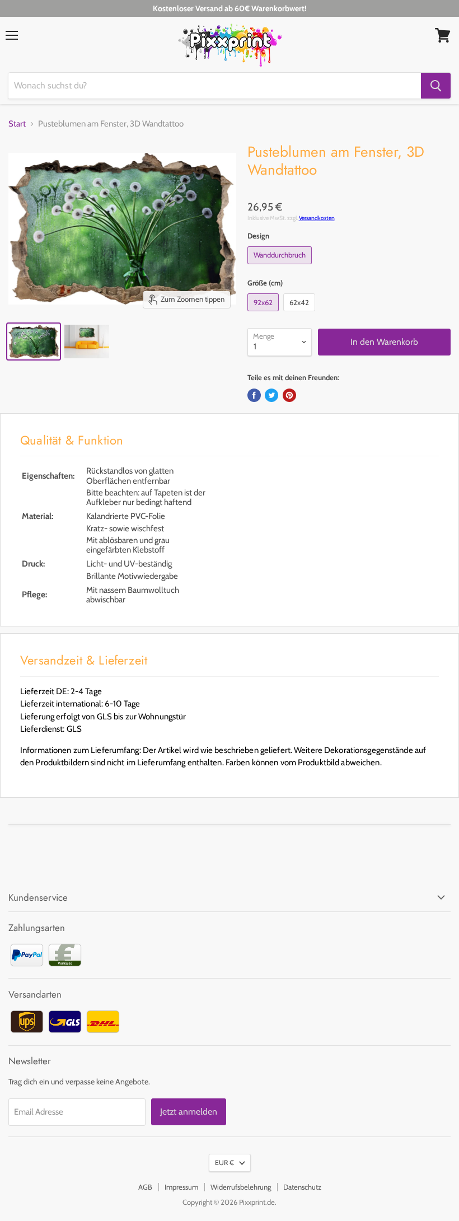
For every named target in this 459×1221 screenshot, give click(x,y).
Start (17, 124)
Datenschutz (302, 1186)
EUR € (224, 1162)
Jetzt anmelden (188, 1111)
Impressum (181, 1186)
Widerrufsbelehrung (240, 1186)
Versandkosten (317, 218)
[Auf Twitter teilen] (271, 395)
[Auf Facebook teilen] (254, 395)
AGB (145, 1186)
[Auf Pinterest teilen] (289, 395)
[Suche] (436, 86)
